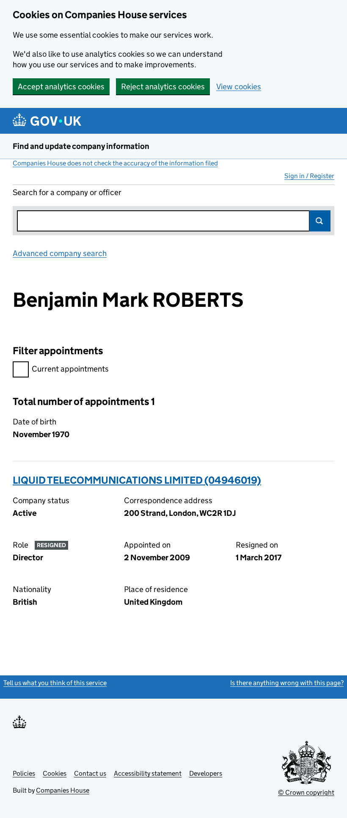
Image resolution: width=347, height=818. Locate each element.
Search (319, 220)
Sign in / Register (309, 176)
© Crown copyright (306, 792)
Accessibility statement (148, 773)
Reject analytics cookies (163, 86)
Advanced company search (60, 253)
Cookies (54, 773)
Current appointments (70, 369)
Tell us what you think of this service (55, 683)
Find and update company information (81, 146)
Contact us (90, 773)
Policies (24, 773)
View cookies (238, 87)
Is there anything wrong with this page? (287, 683)
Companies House (62, 790)
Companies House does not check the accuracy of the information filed (115, 163)
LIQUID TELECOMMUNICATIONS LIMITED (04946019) (137, 480)
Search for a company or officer (67, 192)
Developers (205, 773)
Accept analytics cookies (61, 86)
